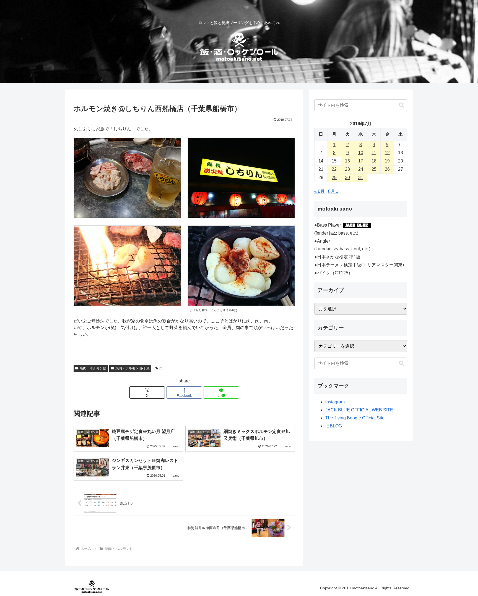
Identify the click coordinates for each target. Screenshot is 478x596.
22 (334, 169)
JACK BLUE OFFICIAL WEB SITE (359, 410)
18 (374, 161)
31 (360, 177)
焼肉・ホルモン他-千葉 (132, 368)
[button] (401, 105)
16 (347, 161)
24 (360, 169)
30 (347, 177)
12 (387, 152)
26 (387, 169)
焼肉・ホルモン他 (93, 368)
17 (360, 161)
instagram (335, 402)
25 (374, 169)
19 (387, 161)
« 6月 (319, 191)
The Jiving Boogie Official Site (355, 418)
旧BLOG (333, 426)
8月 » (333, 191)
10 (360, 152)
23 (347, 169)
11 (374, 152)
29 (334, 177)
